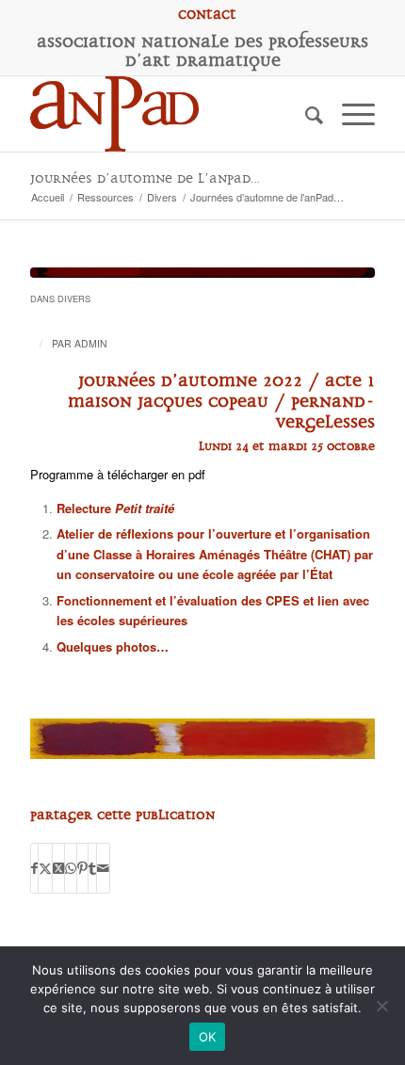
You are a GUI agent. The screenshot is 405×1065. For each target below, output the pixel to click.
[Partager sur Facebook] (34, 868)
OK (208, 1036)
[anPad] (167, 114)
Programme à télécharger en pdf (117, 474)
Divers (73, 298)
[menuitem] (207, 14)
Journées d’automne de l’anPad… (145, 178)
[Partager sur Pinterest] (82, 868)
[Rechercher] (304, 114)
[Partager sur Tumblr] (92, 868)
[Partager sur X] (45, 868)
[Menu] (349, 114)
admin (90, 343)
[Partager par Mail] (103, 868)
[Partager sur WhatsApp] (70, 868)
